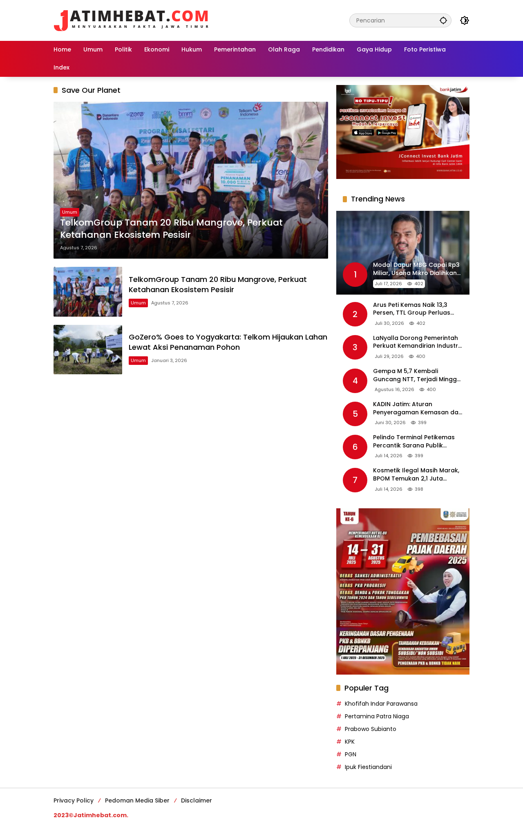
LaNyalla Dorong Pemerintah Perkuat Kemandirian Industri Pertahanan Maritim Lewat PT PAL (416, 342)
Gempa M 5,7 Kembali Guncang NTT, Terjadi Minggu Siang (416, 375)
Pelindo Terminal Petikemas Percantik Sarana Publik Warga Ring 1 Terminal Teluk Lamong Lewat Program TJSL (415, 441)
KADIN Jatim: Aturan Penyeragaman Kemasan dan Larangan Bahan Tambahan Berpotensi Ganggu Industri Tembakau (417, 408)
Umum (69, 212)
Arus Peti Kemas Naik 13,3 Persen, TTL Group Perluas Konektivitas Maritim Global (414, 309)
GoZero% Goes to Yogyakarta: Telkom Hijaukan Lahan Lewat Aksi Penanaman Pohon (228, 342)
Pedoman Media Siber (137, 800)
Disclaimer (196, 800)
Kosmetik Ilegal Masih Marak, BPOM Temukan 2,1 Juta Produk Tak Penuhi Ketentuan (416, 475)
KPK (350, 742)
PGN (350, 754)
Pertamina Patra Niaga (377, 716)
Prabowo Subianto (370, 729)
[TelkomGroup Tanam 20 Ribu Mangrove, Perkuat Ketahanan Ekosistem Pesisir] (191, 180)
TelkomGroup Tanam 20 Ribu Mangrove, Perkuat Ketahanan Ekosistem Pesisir (171, 229)
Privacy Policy (74, 800)
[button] (443, 20)
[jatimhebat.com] (131, 20)
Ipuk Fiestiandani (368, 767)
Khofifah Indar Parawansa (381, 704)
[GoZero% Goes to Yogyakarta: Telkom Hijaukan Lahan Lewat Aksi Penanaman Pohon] (88, 349)
